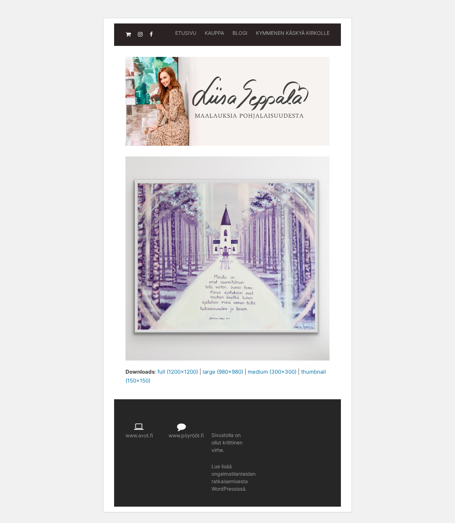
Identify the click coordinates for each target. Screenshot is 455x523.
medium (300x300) (272, 371)
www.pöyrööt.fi (186, 435)
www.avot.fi (139, 435)
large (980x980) (223, 371)
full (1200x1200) (177, 371)
